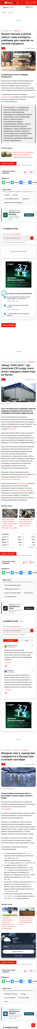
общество (26, 198)
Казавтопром (28, 593)
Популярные (10, 640)
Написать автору (30, 48)
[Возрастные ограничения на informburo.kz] (27, 2)
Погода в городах (18, 955)
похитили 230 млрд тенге (21, 490)
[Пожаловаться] (33, 645)
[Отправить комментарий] (31, 238)
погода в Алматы (10, 997)
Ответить (8, 662)
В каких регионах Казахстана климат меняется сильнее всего (26, 921)
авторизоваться (16, 234)
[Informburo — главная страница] (12, 2)
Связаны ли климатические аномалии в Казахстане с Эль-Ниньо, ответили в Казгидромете (8, 923)
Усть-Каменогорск (10, 596)
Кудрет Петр (17, 750)
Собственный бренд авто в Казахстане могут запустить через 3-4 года (26, 523)
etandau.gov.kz (6, 97)
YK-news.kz (12, 429)
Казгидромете (7, 809)
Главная (3, 12)
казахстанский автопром (13, 593)
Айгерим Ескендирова (20, 362)
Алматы (7, 195)
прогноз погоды (24, 997)
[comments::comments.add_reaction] (6, 665)
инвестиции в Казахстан (12, 589)
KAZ (34, 2)
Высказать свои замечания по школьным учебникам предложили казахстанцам (23, 154)
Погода (23, 994)
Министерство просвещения (13, 202)
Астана (15, 195)
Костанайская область (12, 198)
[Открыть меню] (3, 2)
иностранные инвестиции (13, 585)
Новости (10, 12)
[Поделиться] (33, 1025)
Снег (6, 1001)
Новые (26, 640)
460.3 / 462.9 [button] (8, 7)
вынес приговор (22, 483)
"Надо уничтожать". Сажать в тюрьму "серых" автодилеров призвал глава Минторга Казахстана (9, 524)
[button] (30, 7)
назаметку (26, 750)
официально (17, 30)
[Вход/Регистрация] (30, 2)
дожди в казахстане (11, 994)
